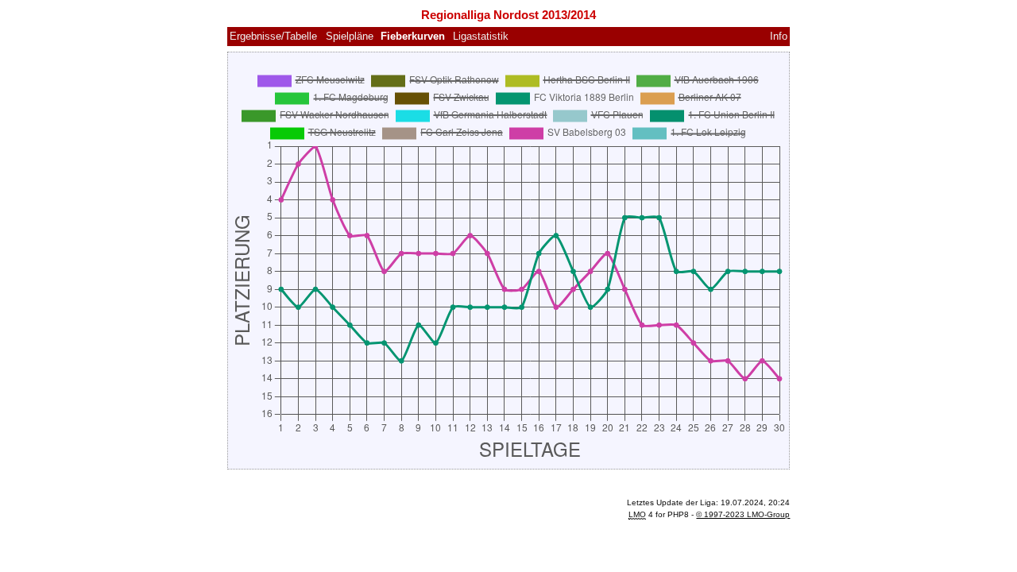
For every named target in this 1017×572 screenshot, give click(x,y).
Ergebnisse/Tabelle (273, 36)
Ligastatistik (480, 36)
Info (778, 36)
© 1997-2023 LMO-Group (743, 514)
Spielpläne (349, 36)
